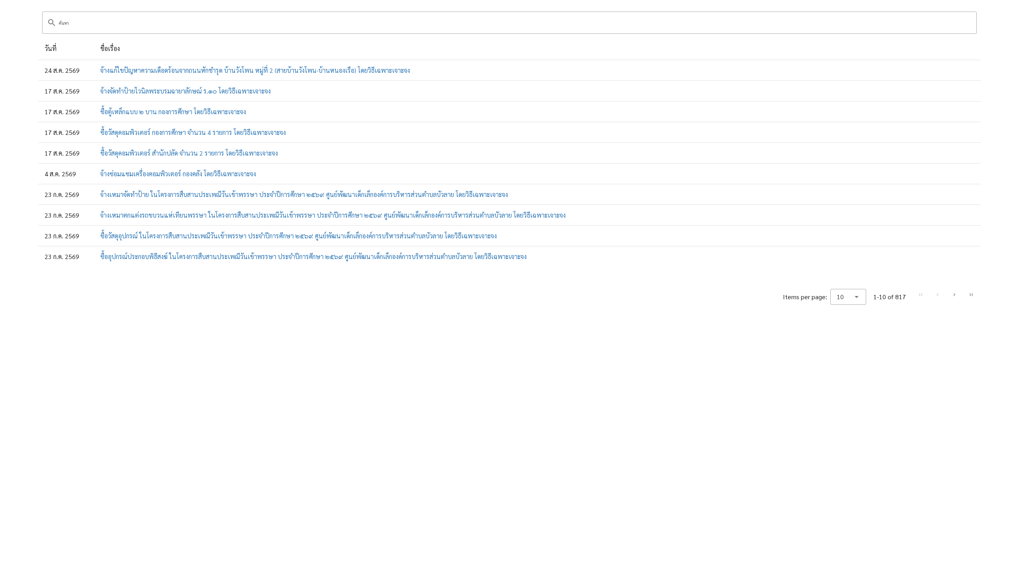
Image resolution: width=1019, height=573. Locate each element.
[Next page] (954, 295)
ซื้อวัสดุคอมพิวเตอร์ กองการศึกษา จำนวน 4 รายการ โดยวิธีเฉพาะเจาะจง (193, 132)
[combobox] (848, 297)
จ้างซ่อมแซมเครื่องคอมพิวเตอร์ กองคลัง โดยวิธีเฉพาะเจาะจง (178, 174)
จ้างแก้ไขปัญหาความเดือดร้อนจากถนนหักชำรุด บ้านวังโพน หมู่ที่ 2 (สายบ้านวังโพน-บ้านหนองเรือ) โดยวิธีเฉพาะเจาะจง (255, 70)
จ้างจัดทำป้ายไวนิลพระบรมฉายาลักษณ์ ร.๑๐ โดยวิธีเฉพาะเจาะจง (185, 91)
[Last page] (971, 295)
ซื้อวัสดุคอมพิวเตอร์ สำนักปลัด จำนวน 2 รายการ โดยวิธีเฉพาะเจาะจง (189, 153)
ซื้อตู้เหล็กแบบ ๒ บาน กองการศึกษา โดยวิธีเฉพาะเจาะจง (173, 111)
